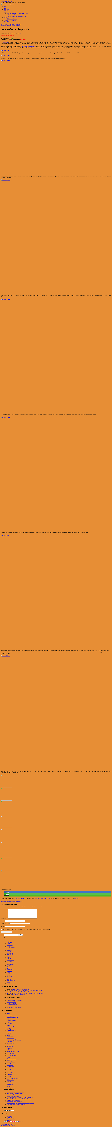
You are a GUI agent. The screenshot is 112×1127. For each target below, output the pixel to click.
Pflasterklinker (11, 1055)
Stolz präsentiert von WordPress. (8, 1125)
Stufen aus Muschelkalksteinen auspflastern (12, 25)
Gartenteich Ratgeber (12, 1003)
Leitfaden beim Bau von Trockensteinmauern (17, 13)
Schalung (9, 1069)
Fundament (11, 1030)
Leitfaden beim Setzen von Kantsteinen (16, 16)
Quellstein (9, 971)
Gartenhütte (9, 956)
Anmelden (9, 1116)
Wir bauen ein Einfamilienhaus (14, 1007)
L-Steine (9, 965)
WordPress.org (10, 1120)
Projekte (6, 10)
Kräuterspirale (10, 964)
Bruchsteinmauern (11, 947)
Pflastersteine (10, 969)
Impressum (6, 21)
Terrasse (9, 977)
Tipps (5, 12)
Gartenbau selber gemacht (7, 1)
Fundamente (10, 954)
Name (2, 920)
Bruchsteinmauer (11, 1020)
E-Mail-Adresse (5, 923)
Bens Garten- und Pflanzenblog (14, 1000)
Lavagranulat (10, 1046)
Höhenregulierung (14, 1040)
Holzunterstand (10, 960)
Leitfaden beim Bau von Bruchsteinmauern (17, 14)
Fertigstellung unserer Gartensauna (15, 1093)
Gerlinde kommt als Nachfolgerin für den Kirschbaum (20, 1097)
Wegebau (9, 1081)
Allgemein (9, 940)
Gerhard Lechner (11, 992)
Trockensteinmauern (11, 980)
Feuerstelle (5, 42)
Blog (5, 8)
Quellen (5, 17)
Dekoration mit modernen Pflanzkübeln (11, 24)
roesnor (19, 33)
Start (5, 6)
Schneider (9, 993)
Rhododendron (10, 1066)
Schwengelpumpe (11, 1070)
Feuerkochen (17, 898)
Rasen (8, 973)
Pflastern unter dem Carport (13, 1100)
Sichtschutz (9, 976)
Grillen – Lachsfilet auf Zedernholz (20, 989)
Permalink (76, 898)
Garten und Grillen (11, 1002)
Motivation (6, 9)
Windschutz (10, 1084)
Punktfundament (11, 1062)
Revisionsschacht (10, 1065)
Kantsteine (9, 961)
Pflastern (9, 1057)
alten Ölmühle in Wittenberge (29, 46)
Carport (8, 949)
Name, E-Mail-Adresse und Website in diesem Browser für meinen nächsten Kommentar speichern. (26, 929)
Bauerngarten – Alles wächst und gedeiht (16, 1104)
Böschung (9, 1023)
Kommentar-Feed (11, 1119)
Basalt (8, 1013)
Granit (9, 1034)
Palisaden (9, 968)
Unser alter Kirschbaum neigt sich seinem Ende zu (19, 1099)
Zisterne (9, 983)
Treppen (9, 979)
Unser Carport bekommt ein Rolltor (15, 1092)
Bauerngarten (10, 942)
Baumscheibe (9, 1015)
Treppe (9, 1076)
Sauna (8, 975)
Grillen (8, 957)
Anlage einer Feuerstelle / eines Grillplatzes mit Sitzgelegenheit (27, 990)
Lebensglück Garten (11, 1006)
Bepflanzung (10, 945)
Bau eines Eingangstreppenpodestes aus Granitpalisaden (20, 1103)
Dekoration (9, 950)
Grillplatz (23, 898)
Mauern (8, 967)
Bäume (8, 943)
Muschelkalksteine (13, 1051)
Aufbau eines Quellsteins (13, 1096)
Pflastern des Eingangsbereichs (14, 1101)
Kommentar (4, 918)
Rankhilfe (9, 972)
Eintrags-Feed (10, 1117)
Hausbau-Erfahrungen (12, 1004)
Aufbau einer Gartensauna (18, 994)
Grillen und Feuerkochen (10, 20)
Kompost (9, 962)
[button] (6, 892)
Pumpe (8, 1060)
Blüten (8, 946)
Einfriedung (9, 951)
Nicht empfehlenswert (12, 19)
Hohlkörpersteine (11, 1036)
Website (2, 926)
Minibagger (9, 1049)
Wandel (8, 982)
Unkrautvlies (10, 1080)
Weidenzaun (10, 1083)
